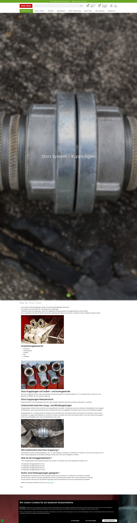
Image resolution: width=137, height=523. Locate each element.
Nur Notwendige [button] (91, 521)
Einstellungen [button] (75, 521)
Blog (26, 303)
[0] (87, 5)
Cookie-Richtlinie (23, 516)
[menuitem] (26, 11)
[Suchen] (81, 5)
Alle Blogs (22, 303)
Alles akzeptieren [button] (109, 521)
